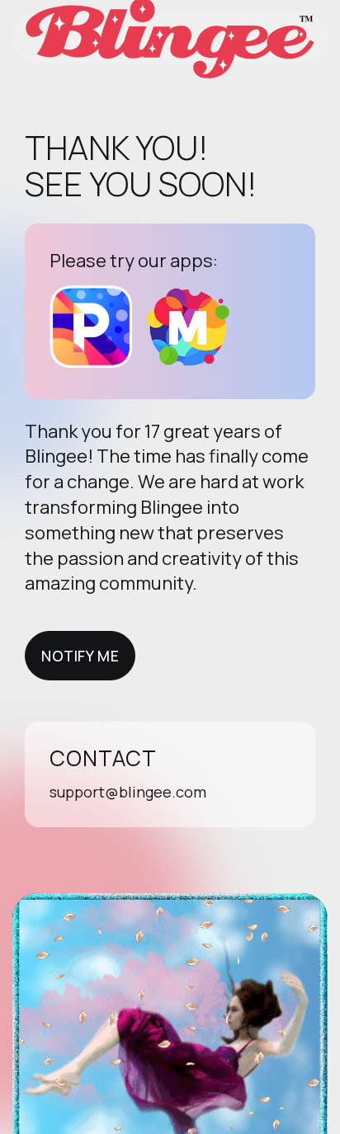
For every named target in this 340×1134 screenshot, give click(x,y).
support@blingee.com (128, 792)
